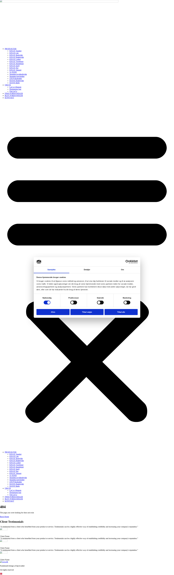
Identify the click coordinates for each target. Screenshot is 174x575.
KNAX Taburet (15, 70)
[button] (87, 574)
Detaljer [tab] (87, 270)
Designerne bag (15, 89)
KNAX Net (13, 68)
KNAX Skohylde (16, 55)
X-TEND (13, 72)
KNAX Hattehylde (16, 57)
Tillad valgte (87, 312)
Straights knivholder (17, 76)
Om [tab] (122, 270)
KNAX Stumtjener (16, 64)
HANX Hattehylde (16, 81)
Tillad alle (121, 312)
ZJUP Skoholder (15, 79)
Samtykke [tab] (51, 270)
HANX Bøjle (14, 83)
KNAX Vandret (15, 51)
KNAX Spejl (14, 66)
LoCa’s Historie (15, 87)
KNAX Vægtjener (16, 62)
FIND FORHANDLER (14, 93)
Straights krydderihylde (18, 74)
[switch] (73, 302)
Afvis (53, 312)
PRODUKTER (10, 49)
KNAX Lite (14, 53)
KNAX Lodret (15, 59)
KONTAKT (9, 98)
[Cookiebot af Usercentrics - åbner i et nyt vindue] (127, 262)
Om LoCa (13, 91)
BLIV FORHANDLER (14, 96)
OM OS (8, 85)
